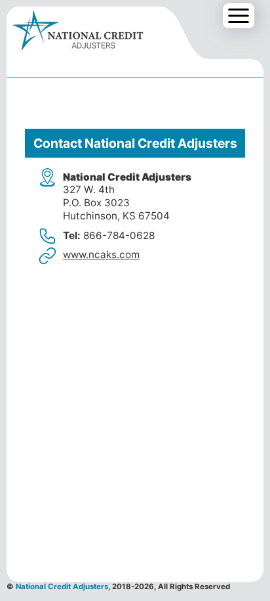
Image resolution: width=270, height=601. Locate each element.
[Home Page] (78, 33)
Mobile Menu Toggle (242, 16)
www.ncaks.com (101, 254)
